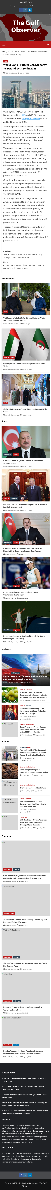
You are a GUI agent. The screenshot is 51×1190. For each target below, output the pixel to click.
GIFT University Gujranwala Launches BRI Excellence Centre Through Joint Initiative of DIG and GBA (24, 877)
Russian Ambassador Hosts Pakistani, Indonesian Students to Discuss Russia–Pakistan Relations (23, 1052)
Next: (24, 265)
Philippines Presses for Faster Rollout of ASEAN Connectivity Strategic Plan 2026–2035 (25, 678)
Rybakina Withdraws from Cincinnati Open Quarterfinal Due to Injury (20, 593)
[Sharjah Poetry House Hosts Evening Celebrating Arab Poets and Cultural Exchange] (26, 900)
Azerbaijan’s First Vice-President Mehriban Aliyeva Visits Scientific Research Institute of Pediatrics (33, 752)
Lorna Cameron (26, 775)
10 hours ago (26, 324)
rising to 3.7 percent (31, 118)
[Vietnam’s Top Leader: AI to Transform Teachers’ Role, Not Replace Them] (26, 944)
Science (22, 767)
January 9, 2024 (25, 73)
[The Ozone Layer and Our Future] (10, 787)
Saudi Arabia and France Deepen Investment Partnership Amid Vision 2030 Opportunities (33, 729)
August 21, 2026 (23, 598)
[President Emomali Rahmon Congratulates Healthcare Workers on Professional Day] (10, 805)
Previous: (23, 254)
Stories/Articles (30, 767)
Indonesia (17, 1001)
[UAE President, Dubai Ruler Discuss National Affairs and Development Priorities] (26, 299)
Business (7, 673)
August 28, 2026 (26, 719)
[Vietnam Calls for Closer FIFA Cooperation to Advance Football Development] (26, 485)
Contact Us (25, 6)
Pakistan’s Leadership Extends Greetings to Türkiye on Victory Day (24, 1079)
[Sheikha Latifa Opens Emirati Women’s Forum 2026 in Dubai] (26, 390)
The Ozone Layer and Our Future (33, 788)
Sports (16, 454)
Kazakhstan (8, 586)
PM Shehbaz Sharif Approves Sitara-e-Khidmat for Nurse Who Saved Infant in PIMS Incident (25, 1112)
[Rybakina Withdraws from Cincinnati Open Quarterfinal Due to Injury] (26, 573)
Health (29, 747)
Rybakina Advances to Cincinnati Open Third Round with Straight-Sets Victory (24, 637)
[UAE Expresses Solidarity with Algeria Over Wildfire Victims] (26, 345)
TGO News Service (11, 73)
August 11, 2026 (23, 1013)
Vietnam (14, 498)
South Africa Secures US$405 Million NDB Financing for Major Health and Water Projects (24, 1103)
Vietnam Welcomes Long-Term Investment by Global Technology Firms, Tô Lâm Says (33, 711)
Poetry (6, 913)
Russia (16, 1045)
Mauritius (29, 690)
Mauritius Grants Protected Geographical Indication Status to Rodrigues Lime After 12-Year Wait (33, 695)
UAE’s (23, 115)
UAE (5, 61)
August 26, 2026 (23, 554)
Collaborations (35, 6)
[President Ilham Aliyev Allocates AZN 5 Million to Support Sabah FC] (26, 442)
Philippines (15, 673)
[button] (4, 44)
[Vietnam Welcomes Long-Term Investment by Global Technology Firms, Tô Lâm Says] (10, 712)
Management (15, 6)
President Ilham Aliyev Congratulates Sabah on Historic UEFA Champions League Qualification (22, 549)
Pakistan (16, 869)
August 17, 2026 (27, 642)
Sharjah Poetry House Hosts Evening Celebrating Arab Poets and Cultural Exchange (25, 920)
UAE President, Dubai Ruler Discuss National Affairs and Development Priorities (24, 319)
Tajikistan (28, 799)
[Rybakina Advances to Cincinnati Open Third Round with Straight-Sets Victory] (26, 617)
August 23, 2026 (37, 791)
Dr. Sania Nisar (26, 791)
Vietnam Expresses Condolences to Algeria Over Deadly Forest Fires (24, 1095)
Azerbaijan (7, 454)
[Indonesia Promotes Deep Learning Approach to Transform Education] (26, 988)
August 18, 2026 (26, 812)
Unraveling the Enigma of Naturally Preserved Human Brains (34, 771)
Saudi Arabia (30, 724)
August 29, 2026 (27, 369)
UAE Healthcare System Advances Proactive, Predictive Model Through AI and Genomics (33, 822)
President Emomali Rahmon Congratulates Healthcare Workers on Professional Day (33, 804)
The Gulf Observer (25, 26)
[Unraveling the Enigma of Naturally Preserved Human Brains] (10, 771)
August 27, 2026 (27, 415)
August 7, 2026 (26, 1057)
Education (7, 869)
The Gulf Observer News (12, 324)
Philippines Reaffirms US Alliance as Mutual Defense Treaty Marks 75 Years (23, 1087)
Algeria (6, 357)
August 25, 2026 (40, 735)
